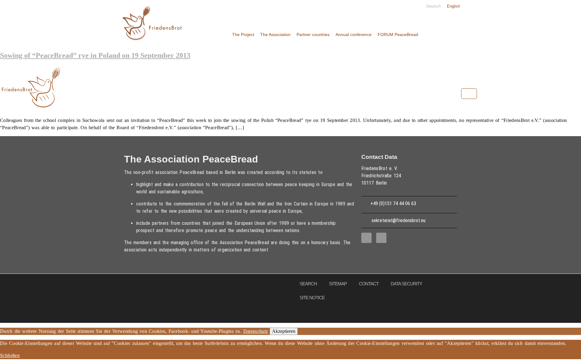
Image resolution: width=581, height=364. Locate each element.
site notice (312, 297)
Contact (369, 283)
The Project (243, 34)
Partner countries (313, 34)
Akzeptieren (283, 331)
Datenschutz (255, 331)
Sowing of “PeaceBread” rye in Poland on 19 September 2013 (95, 55)
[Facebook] (366, 238)
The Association (275, 34)
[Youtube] (381, 238)
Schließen (10, 355)
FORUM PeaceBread (398, 34)
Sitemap (338, 283)
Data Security (406, 283)
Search (308, 283)
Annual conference (354, 34)
